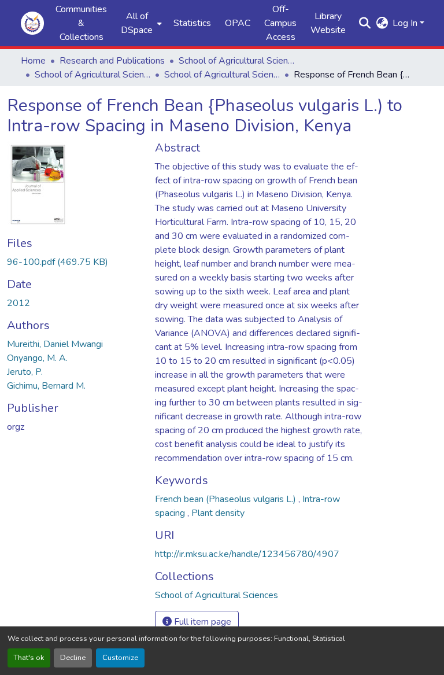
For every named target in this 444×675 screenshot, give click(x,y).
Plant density (218, 513)
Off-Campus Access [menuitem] (280, 23)
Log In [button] (406, 23)
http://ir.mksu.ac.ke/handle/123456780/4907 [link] (247, 554)
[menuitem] (140, 23)
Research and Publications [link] (112, 60)
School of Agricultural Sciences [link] (236, 60)
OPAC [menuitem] (237, 23)
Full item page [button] (201, 621)
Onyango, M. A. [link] (37, 358)
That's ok (29, 657)
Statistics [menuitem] (192, 23)
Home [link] (33, 60)
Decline (73, 657)
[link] (74, 262)
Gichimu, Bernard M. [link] (46, 385)
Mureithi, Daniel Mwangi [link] (55, 344)
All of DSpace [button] (137, 23)
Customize (120, 657)
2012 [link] (18, 303)
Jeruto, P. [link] (25, 372)
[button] (32, 23)
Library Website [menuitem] (328, 23)
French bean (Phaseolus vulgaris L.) (226, 499)
